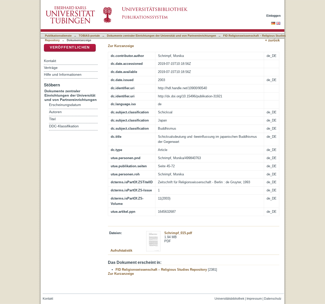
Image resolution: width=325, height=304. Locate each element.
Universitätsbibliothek (229, 298)
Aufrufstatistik (121, 250)
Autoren (55, 112)
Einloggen (273, 15)
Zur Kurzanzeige (121, 46)
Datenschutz (272, 298)
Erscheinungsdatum (65, 105)
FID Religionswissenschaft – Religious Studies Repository (161, 269)
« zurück (272, 40)
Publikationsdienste (58, 35)
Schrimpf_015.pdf (178, 233)
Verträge (51, 68)
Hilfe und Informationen (63, 74)
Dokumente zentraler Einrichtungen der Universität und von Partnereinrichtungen (161, 35)
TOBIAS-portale (89, 35)
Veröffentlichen (70, 47)
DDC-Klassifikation (64, 126)
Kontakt (50, 61)
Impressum (254, 298)
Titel (52, 119)
